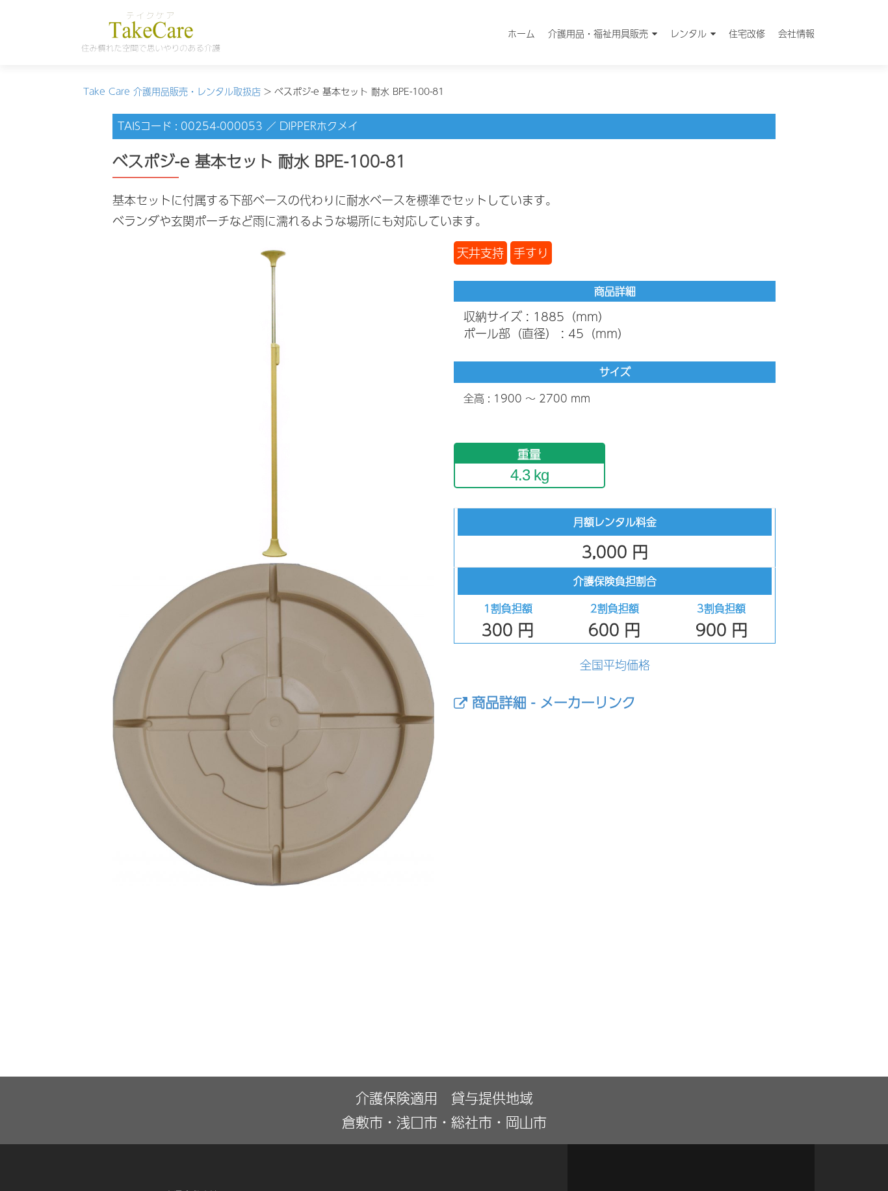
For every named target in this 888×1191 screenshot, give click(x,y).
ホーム (521, 33)
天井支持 (480, 252)
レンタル (688, 33)
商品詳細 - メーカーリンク (551, 702)
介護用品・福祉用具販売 (598, 33)
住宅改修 (747, 33)
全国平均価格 (615, 665)
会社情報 (796, 33)
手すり (531, 252)
